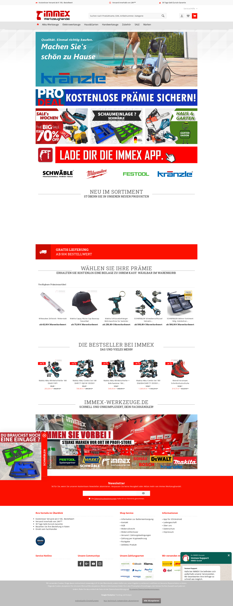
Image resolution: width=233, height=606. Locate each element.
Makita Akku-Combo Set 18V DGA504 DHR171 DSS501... (116, 381)
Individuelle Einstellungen (87, 600)
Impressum (168, 532)
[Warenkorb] (194, 15)
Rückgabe (125, 541)
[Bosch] (175, 174)
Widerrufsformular (129, 532)
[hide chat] (229, 555)
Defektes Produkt (129, 544)
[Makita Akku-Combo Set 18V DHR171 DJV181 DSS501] (52, 368)
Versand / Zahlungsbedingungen (136, 535)
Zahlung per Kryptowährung (134, 538)
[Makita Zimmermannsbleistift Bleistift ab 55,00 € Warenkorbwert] (180, 303)
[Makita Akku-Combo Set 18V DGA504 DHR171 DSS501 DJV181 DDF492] (116, 368)
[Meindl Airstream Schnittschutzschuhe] (148, 368)
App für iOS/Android (172, 519)
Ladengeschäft (170, 522)
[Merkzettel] (188, 15)
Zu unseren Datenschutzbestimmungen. (144, 589)
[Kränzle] (136, 174)
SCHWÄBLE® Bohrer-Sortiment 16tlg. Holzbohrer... (148, 319)
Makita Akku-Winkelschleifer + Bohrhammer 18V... (84, 381)
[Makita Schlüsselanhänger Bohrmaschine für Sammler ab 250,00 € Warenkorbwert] (84, 303)
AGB (123, 525)
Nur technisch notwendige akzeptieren (121, 600)
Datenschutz (169, 528)
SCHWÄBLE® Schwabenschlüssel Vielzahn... (116, 319)
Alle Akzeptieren (151, 600)
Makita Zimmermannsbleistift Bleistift (180, 319)
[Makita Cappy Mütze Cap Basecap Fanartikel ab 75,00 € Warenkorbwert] (52, 303)
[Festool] (97, 174)
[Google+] (87, 563)
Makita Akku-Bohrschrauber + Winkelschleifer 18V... (180, 381)
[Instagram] (99, 563)
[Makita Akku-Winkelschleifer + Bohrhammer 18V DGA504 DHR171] (84, 368)
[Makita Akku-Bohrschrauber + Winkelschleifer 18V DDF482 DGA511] (180, 368)
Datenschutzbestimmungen (105, 498)
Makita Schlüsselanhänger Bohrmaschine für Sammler (85, 319)
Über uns (167, 525)
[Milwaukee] (57, 174)
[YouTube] (93, 563)
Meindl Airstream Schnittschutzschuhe (148, 381)
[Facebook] (80, 563)
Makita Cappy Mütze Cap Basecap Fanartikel (52, 319)
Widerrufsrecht (128, 528)
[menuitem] (189, 8)
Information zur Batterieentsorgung (137, 519)
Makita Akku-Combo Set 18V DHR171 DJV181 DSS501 (53, 381)
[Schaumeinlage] (20, 456)
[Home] (38, 25)
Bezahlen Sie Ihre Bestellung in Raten (53, 526)
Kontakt (124, 522)
